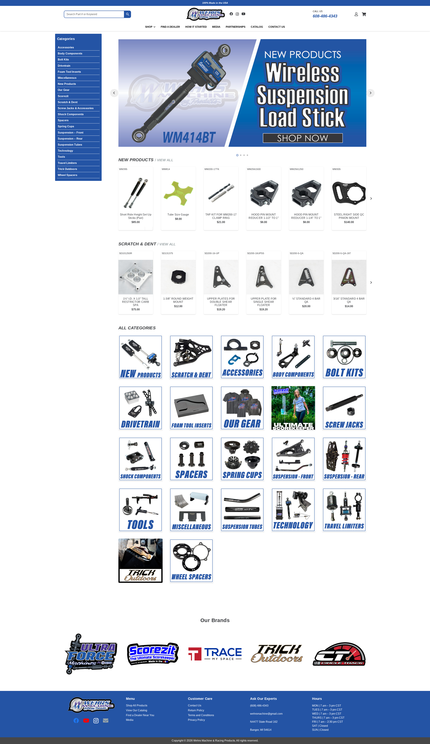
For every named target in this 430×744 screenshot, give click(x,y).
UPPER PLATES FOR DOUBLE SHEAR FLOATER (221, 302)
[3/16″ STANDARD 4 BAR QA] (349, 277)
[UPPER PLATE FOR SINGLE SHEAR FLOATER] (263, 277)
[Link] (356, 14)
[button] (153, 27)
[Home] (140, 357)
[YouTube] (243, 14)
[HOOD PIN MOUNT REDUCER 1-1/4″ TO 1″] (306, 193)
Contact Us (194, 705)
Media (129, 719)
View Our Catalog (136, 710)
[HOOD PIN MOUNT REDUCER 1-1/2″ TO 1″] (263, 193)
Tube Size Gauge (178, 214)
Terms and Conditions (201, 715)
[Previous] (114, 93)
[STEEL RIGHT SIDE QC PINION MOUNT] (349, 193)
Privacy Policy (196, 719)
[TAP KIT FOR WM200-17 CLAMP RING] (221, 193)
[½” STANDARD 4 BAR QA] (306, 277)
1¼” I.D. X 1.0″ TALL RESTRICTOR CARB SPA (135, 302)
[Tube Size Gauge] (178, 193)
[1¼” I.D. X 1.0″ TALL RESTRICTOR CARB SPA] (135, 277)
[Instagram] (237, 14)
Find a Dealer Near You (140, 715)
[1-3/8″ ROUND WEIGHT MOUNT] (178, 277)
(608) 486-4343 (259, 705)
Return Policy (196, 710)
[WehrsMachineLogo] (205, 14)
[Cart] (364, 14)
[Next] (370, 93)
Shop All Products (136, 705)
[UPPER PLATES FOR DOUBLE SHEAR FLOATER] (221, 277)
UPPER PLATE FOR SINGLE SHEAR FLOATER (264, 302)
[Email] (105, 720)
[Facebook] (231, 14)
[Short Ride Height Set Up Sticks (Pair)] (135, 193)
